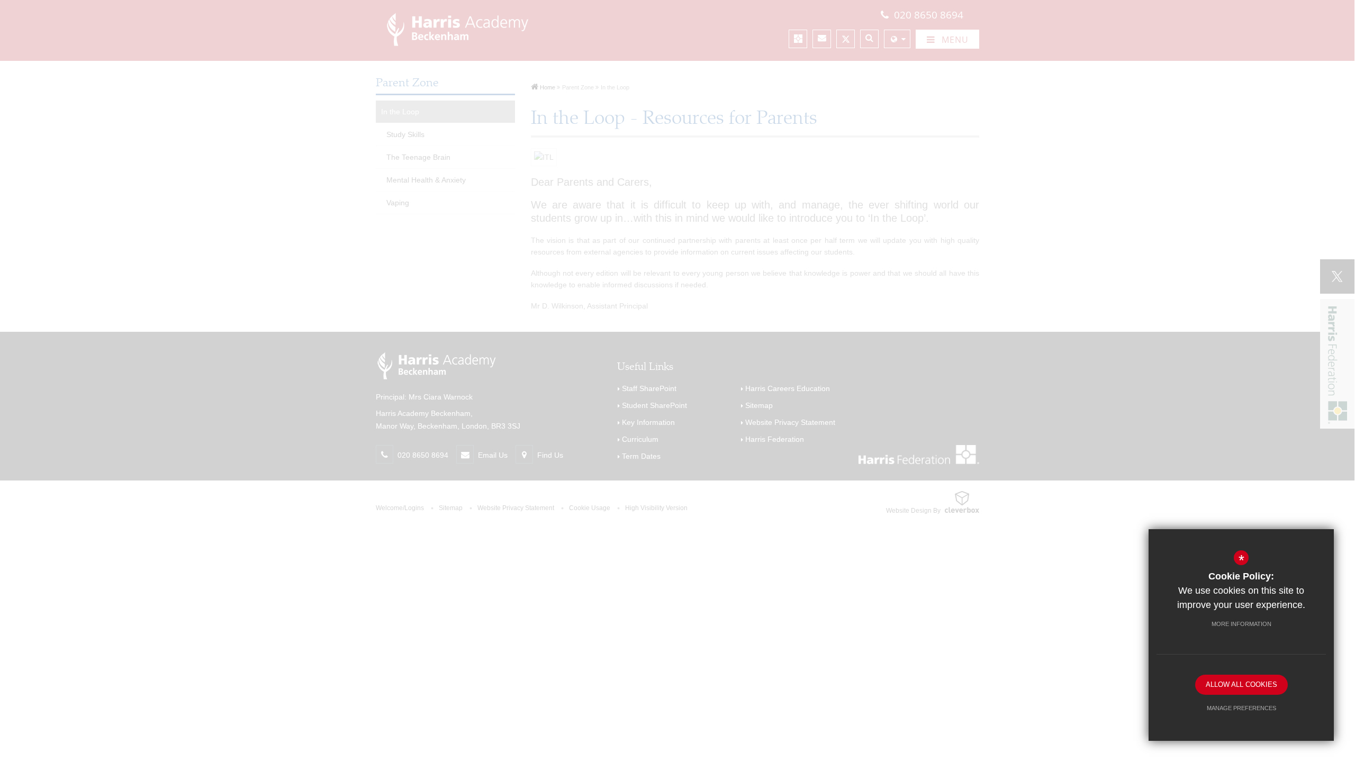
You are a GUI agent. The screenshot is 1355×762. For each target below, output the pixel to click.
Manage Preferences (1241, 708)
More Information (1241, 624)
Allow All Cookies (1241, 684)
